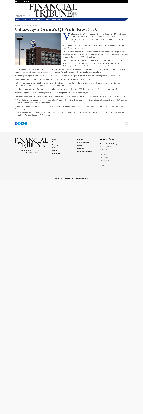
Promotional (57, 19)
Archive (22, 1)
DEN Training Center (105, 160)
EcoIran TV (103, 165)
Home (16, 1)
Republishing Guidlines (84, 151)
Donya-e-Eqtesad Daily (106, 146)
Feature (40, 19)
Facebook (31, 1)
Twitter (29, 1)
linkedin (26, 1)
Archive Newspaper (83, 142)
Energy (24, 19)
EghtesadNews (104, 152)
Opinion (47, 19)
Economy (32, 19)
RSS (24, 1)
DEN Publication (104, 157)
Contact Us (20, 1)
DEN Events (103, 154)
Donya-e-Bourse (104, 163)
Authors (79, 145)
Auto (22, 25)
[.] (101, 139)
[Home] (53, 10)
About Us (18, 1)
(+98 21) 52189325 (32, 153)
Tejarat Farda (103, 149)
